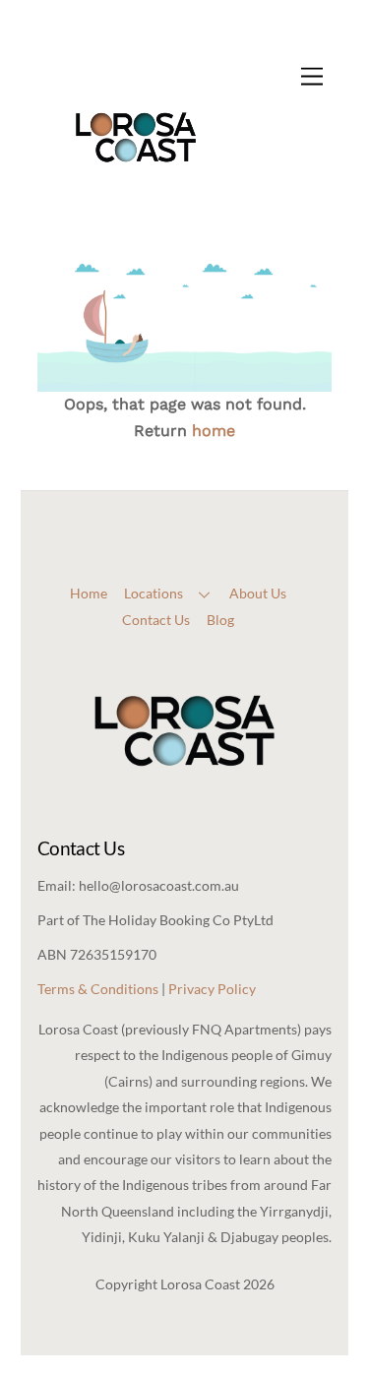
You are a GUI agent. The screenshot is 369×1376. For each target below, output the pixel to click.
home (213, 430)
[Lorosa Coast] (135, 204)
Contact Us (156, 619)
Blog (220, 619)
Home (88, 593)
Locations (153, 593)
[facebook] (165, 498)
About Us (257, 593)
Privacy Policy (212, 988)
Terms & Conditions (97, 988)
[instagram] (200, 498)
